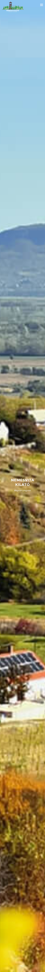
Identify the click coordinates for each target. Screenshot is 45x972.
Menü (41, 5)
